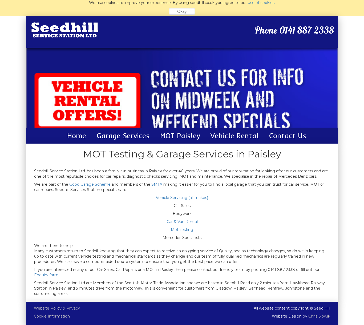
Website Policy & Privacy (57, 308)
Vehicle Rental (235, 135)
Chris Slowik (319, 316)
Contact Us (287, 135)
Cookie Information (52, 316)
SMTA (156, 184)
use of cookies (261, 2)
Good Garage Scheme (90, 184)
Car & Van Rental (182, 221)
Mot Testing (182, 229)
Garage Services (122, 135)
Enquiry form (46, 275)
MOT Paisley (180, 135)
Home (76, 135)
